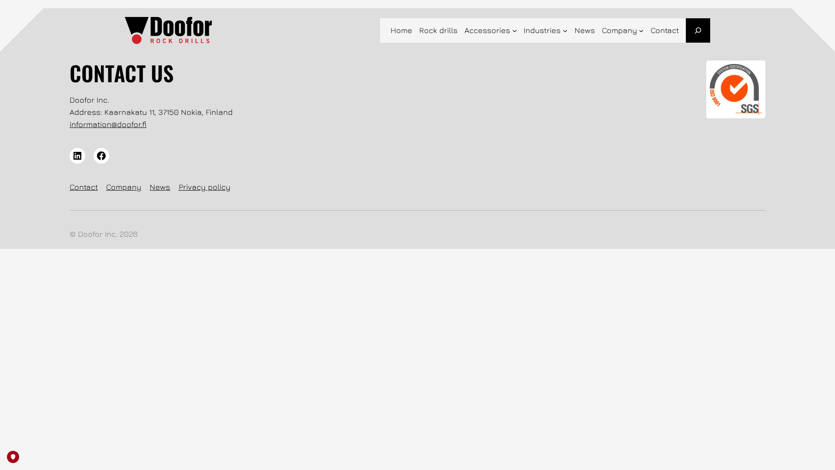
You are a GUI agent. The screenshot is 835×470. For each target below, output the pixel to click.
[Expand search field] (698, 30)
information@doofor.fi (108, 124)
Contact (84, 186)
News (160, 186)
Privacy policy (204, 186)
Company (123, 186)
